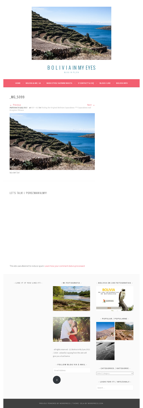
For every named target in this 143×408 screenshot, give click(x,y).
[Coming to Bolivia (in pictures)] (105, 351)
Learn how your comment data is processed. (65, 265)
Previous (17, 104)
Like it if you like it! (28, 283)
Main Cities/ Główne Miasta (59, 83)
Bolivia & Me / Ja (33, 83)
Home (17, 83)
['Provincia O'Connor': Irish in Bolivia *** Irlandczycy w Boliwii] (124, 331)
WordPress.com (95, 403)
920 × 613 (35, 108)
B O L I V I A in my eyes (71, 67)
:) (56, 379)
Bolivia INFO (122, 83)
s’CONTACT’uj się (86, 83)
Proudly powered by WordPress (55, 403)
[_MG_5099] (52, 169)
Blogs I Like (105, 83)
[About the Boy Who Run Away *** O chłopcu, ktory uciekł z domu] (105, 331)
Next (89, 104)
